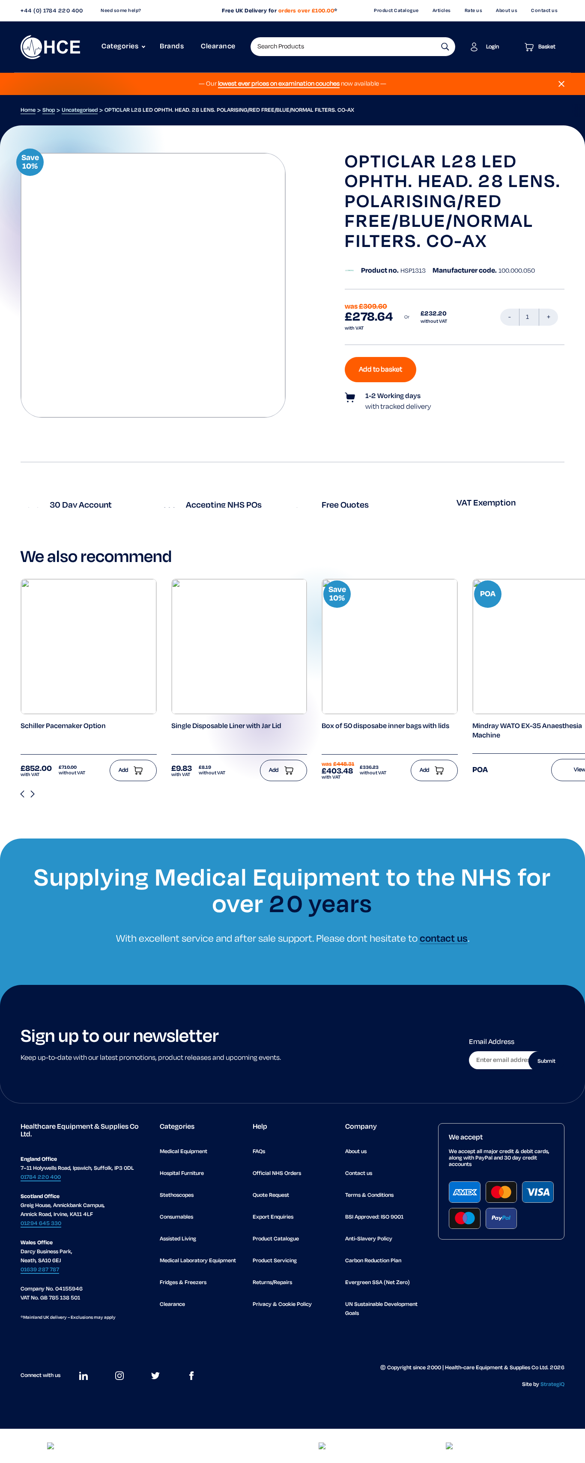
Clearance (218, 47)
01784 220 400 (41, 1177)
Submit (546, 1061)
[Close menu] (561, 83)
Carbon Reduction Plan (373, 1261)
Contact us (544, 10)
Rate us (474, 10)
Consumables (176, 1217)
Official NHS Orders (277, 1173)
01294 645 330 (41, 1223)
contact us (444, 939)
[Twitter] (155, 1375)
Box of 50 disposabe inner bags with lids (385, 726)
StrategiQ (552, 1384)
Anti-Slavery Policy (368, 1239)
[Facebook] (191, 1375)
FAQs (259, 1151)
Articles (442, 10)
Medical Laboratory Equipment (198, 1261)
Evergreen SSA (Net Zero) (377, 1282)
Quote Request (271, 1195)
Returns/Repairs (272, 1282)
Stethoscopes (177, 1195)
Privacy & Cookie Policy (282, 1304)
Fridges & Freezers (183, 1282)
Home (28, 110)
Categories (119, 47)
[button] (445, 46)
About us (506, 10)
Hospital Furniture (182, 1173)
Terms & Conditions (369, 1195)
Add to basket (380, 369)
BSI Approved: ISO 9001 (374, 1217)
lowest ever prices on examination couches (279, 83)
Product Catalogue (396, 10)
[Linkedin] (83, 1375)
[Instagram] (119, 1375)
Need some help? (121, 10)
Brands (172, 47)
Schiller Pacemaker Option (63, 726)
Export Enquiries (273, 1217)
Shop (48, 110)
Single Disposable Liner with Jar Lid (226, 726)
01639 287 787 (40, 1270)
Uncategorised (80, 110)
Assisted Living (178, 1239)
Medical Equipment (183, 1151)
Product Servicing (275, 1261)
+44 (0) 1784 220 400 (52, 11)
